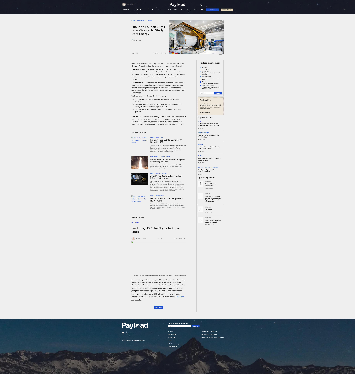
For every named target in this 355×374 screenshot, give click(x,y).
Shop (170, 340)
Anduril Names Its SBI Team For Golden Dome (209, 159)
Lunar (152, 173)
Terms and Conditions (209, 332)
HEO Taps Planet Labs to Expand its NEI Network (166, 199)
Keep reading (136, 300)
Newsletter (172, 335)
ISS (132, 222)
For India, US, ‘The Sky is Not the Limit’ (155, 230)
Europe (189, 10)
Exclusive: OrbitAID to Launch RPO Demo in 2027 (166, 141)
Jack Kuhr (138, 40)
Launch (163, 10)
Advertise (171, 338)
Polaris (196, 10)
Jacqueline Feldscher (141, 238)
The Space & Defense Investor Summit (213, 221)
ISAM (162, 137)
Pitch (170, 343)
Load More (158, 307)
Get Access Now (205, 112)
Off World (208, 210)
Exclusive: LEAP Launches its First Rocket (208, 136)
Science (150, 21)
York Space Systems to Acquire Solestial (206, 171)
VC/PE (175, 10)
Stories (170, 332)
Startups (164, 173)
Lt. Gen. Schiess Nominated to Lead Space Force (209, 148)
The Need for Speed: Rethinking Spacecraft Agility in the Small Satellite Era (213, 199)
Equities (207, 167)
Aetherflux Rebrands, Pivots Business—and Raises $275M (208, 124)
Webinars (126, 9)
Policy (137, 222)
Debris (152, 196)
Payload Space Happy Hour (210, 185)
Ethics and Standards (209, 335)
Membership (172, 346)
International (141, 21)
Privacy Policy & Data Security (212, 338)
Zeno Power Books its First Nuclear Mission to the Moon (166, 177)
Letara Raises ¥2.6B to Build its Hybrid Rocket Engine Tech (167, 160)
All (202, 10)
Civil (169, 10)
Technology (215, 167)
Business (155, 10)
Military (182, 10)
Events (139, 9)
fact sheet (180, 296)
